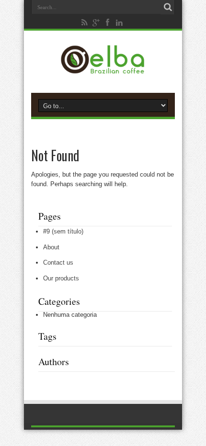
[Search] (167, 7)
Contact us (58, 262)
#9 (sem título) (63, 231)
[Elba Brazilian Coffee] (103, 68)
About (51, 247)
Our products (61, 278)
